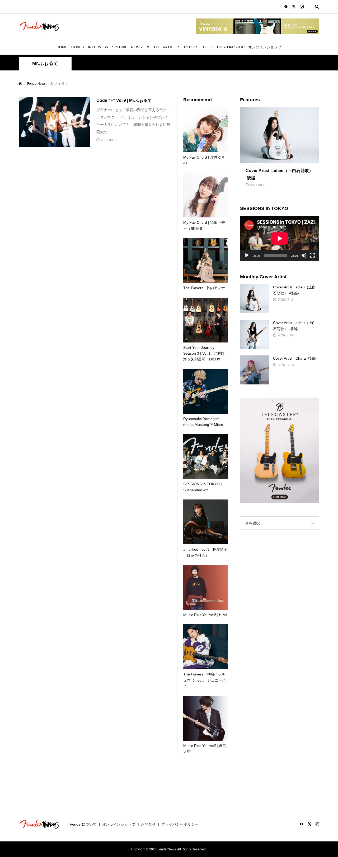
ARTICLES (171, 47)
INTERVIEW (98, 47)
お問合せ (148, 824)
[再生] (247, 255)
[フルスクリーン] (312, 255)
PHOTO (152, 47)
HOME (62, 47)
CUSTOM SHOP (231, 47)
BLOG (208, 47)
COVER (77, 47)
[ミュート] (304, 255)
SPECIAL (119, 47)
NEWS (136, 47)
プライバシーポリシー (179, 824)
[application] (279, 238)
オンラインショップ (264, 47)
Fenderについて (83, 824)
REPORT (191, 47)
